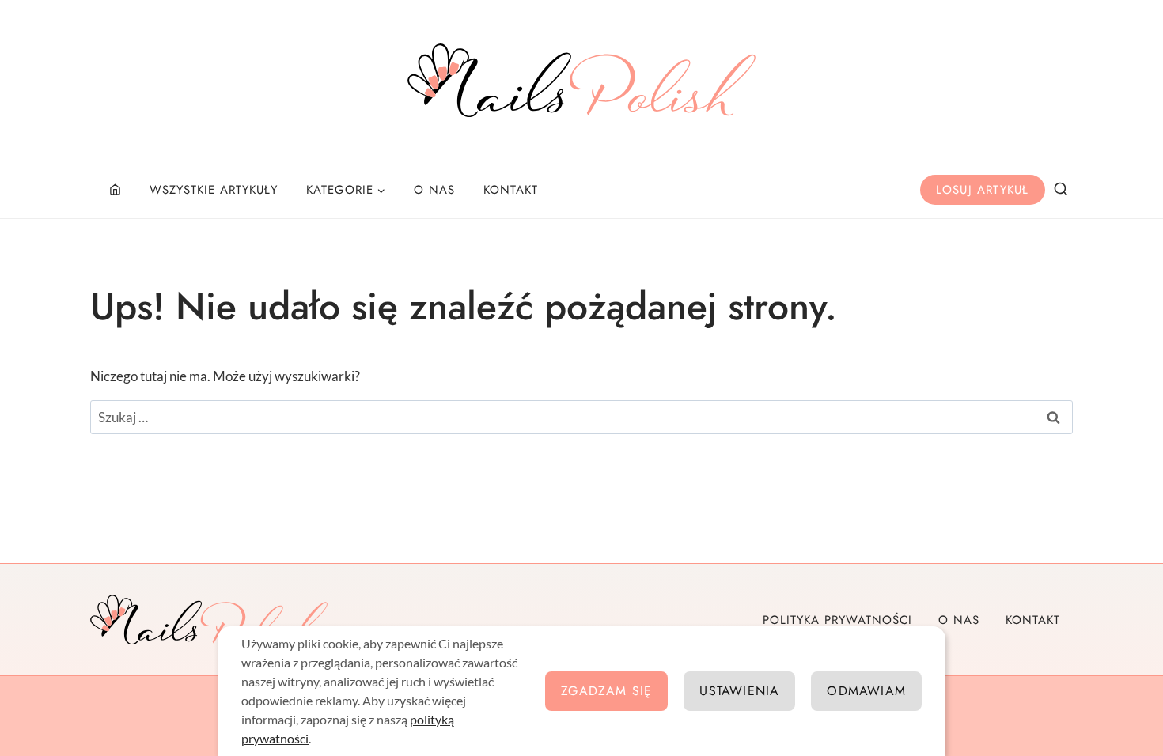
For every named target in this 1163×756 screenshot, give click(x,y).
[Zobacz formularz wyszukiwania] (1061, 190)
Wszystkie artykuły (214, 189)
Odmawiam (866, 691)
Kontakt (510, 189)
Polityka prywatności (837, 620)
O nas (434, 189)
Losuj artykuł (982, 189)
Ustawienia (739, 691)
